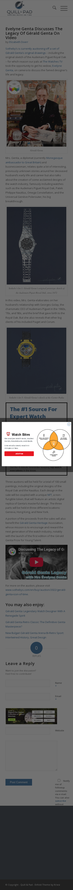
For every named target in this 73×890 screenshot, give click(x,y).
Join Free (19, 453)
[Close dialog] (68, 424)
